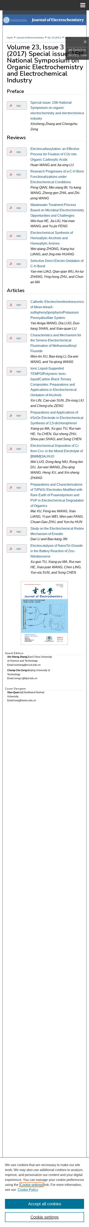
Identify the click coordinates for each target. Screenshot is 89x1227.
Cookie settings (31, 1185)
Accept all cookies (44, 1204)
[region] (44, 1192)
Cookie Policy (28, 1189)
